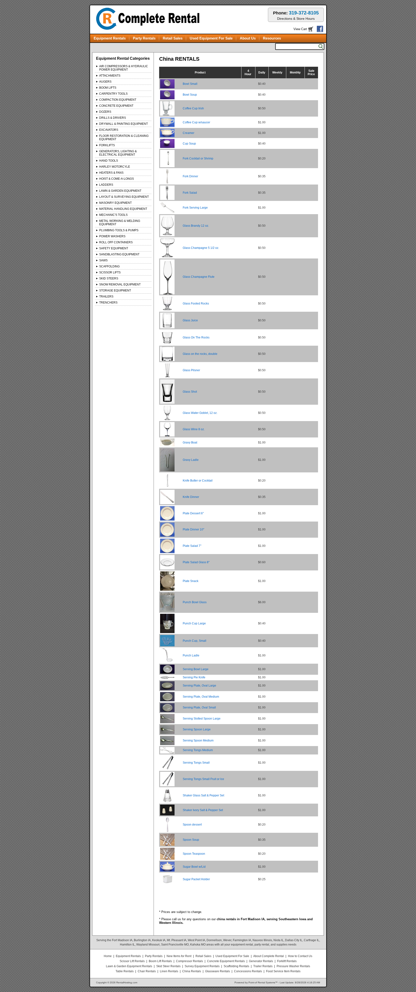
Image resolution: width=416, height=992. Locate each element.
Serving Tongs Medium (198, 750)
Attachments (109, 75)
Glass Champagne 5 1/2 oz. (201, 248)
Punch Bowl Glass (195, 602)
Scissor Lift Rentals (132, 961)
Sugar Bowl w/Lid (194, 866)
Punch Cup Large (194, 623)
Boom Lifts (107, 87)
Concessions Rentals (248, 971)
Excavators (108, 130)
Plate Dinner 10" (193, 529)
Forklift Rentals (287, 961)
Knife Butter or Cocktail (198, 480)
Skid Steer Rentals (168, 966)
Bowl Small (190, 84)
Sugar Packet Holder (196, 879)
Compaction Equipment (117, 99)
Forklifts (107, 145)
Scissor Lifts (110, 272)
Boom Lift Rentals (160, 961)
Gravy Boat (190, 442)
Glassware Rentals (217, 971)
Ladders (106, 184)
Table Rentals (125, 971)
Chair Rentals (147, 971)
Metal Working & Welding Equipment (119, 222)
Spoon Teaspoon (194, 853)
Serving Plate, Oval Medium (201, 696)
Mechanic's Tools (113, 215)
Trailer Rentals (263, 966)
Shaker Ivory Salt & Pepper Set (203, 810)
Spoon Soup (191, 839)
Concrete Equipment (116, 105)
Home (108, 956)
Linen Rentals (169, 971)
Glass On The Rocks (196, 337)
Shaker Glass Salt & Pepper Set (203, 795)
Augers (105, 81)
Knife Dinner (191, 497)
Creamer (188, 133)
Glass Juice (190, 320)
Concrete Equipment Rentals (226, 961)
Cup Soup (189, 143)
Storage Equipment (115, 290)
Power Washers (112, 236)
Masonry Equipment (115, 203)
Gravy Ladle (191, 460)
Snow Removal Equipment (120, 284)
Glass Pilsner (191, 370)
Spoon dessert (192, 824)
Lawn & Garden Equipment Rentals (129, 966)
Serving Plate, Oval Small (199, 707)
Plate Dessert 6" (193, 513)
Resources (272, 38)
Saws (103, 260)
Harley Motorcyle (114, 166)
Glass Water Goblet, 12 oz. (200, 413)
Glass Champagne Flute (198, 276)
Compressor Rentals (189, 961)
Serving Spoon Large (197, 729)
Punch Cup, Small (194, 640)
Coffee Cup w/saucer (196, 122)
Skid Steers (108, 278)
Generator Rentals (261, 961)
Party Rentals (144, 38)
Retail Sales (172, 38)
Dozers (105, 111)
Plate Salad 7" (192, 546)
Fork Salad (190, 192)
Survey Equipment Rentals (202, 966)
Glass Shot (190, 391)
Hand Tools (108, 160)
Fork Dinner (190, 176)
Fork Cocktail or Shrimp (198, 158)
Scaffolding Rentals (236, 966)
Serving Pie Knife (194, 677)
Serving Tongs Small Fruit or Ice (203, 779)
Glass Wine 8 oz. (194, 429)
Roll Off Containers (116, 242)
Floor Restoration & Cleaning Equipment (124, 137)
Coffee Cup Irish (193, 108)
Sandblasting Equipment (119, 254)
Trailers (106, 296)
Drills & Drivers (112, 117)
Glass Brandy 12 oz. (196, 225)
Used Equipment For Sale (211, 38)
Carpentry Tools (113, 93)
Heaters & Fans (111, 172)
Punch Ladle (191, 655)
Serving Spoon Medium (198, 740)
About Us (248, 38)
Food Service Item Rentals (283, 971)
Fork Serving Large (195, 207)
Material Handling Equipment (123, 209)
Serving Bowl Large (195, 669)
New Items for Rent (179, 956)
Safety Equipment (113, 248)
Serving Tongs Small (196, 762)
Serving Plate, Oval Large (199, 685)
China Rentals (191, 971)
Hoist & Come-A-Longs (116, 178)
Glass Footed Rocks (196, 303)
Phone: (296, 15)
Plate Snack (190, 581)
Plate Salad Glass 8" (196, 562)
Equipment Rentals (110, 38)
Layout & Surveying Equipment (124, 196)
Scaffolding (109, 266)
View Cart (300, 29)
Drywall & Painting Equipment (123, 124)
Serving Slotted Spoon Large (202, 718)
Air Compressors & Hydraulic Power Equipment (123, 68)
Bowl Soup (190, 94)
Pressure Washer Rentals (293, 966)
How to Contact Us (300, 956)
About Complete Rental (268, 956)
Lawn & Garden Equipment (120, 190)
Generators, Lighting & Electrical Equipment (118, 153)
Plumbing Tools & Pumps (118, 230)
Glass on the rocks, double (200, 354)
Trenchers (108, 302)
